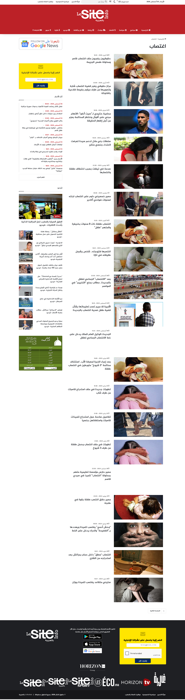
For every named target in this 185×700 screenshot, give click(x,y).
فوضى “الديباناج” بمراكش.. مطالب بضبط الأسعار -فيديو (49, 311)
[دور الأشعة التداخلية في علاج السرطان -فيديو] (26, 302)
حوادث (100, 30)
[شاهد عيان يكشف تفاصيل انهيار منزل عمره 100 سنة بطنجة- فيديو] (26, 268)
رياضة (90, 30)
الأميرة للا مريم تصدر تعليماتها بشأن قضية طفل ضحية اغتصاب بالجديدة (91, 308)
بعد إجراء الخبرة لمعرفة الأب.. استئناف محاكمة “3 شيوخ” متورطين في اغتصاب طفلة (89, 365)
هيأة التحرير (161, 694)
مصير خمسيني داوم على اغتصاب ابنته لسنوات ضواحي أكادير (90, 198)
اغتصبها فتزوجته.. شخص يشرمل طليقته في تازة (93, 253)
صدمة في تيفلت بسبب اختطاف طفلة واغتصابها (90, 171)
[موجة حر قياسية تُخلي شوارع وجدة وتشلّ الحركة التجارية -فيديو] (26, 291)
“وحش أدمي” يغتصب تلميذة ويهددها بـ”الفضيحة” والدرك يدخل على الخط (90, 529)
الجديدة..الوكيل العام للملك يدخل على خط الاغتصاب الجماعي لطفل (90, 336)
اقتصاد (112, 30)
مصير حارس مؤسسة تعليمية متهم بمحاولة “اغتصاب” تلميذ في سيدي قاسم (92, 475)
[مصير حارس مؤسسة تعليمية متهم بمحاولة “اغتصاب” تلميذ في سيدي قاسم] (138, 479)
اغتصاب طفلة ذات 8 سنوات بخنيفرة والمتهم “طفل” (91, 226)
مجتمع (133, 30)
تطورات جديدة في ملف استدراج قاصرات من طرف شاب (89, 391)
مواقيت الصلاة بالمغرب (133, 694)
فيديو (65, 30)
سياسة (122, 30)
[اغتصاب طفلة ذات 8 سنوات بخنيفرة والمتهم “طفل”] (138, 231)
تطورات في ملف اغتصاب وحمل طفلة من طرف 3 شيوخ (91, 446)
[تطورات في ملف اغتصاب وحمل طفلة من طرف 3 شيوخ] (138, 452)
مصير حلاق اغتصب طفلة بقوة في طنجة (92, 501)
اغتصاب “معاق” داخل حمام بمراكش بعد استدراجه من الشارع (89, 556)
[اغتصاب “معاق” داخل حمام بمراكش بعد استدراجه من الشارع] (138, 562)
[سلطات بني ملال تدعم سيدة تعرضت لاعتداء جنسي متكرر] (138, 149)
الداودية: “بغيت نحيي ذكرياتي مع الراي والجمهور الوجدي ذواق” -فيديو (48, 244)
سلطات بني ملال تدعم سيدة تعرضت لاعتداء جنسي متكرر (91, 143)
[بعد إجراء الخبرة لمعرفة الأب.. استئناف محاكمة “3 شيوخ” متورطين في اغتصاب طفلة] (138, 369)
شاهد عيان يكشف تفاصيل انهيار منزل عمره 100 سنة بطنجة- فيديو (49, 266)
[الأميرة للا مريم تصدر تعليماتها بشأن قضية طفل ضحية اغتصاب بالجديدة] (138, 314)
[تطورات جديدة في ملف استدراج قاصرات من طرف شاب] (138, 397)
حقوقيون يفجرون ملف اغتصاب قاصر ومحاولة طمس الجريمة (91, 60)
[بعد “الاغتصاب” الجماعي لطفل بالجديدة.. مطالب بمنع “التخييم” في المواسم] (138, 286)
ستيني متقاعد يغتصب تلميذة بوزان (91, 582)
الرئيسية (145, 30)
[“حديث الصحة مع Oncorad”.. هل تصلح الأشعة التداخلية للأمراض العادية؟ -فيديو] (26, 280)
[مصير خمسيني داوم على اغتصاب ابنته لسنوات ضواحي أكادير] (138, 204)
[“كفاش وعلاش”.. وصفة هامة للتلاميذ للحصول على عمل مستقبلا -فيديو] (26, 235)
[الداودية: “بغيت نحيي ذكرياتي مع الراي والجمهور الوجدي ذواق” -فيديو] (26, 246)
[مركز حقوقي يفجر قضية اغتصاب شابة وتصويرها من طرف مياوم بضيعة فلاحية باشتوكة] (138, 94)
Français (36, 30)
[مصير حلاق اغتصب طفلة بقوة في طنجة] (138, 507)
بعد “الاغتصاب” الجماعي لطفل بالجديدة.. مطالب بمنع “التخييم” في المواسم (91, 282)
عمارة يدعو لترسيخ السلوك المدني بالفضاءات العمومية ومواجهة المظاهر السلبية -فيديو (49, 324)
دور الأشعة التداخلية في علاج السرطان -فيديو (51, 300)
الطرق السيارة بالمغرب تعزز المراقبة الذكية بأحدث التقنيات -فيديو (41, 223)
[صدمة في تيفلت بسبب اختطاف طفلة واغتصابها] (138, 176)
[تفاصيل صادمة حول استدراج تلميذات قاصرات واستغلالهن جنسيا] (138, 424)
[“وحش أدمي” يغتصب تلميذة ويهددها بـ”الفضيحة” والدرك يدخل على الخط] (138, 535)
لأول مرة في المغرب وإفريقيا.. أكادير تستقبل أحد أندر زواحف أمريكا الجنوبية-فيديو (48, 257)
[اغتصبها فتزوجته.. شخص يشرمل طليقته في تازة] (138, 259)
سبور (47, 30)
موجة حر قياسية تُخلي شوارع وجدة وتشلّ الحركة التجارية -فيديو (49, 289)
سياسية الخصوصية (149, 694)
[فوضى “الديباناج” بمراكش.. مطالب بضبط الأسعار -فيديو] (26, 313)
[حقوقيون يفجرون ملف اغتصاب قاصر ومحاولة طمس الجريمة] (138, 66)
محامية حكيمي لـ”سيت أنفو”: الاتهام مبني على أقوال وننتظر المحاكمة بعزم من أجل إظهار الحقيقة (90, 117)
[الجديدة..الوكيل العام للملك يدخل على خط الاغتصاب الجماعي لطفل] (138, 342)
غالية (56, 30)
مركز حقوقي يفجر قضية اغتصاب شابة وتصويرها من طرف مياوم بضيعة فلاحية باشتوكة (89, 89)
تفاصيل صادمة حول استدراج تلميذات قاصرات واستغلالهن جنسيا (91, 419)
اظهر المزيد (41, 177)
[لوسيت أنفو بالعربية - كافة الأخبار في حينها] (92, 16)
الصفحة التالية (155, 611)
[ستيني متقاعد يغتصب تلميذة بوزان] (138, 590)
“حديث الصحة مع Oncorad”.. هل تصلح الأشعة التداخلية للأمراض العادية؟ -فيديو (50, 279)
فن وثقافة (77, 30)
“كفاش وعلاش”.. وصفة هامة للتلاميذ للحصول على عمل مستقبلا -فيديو (49, 234)
